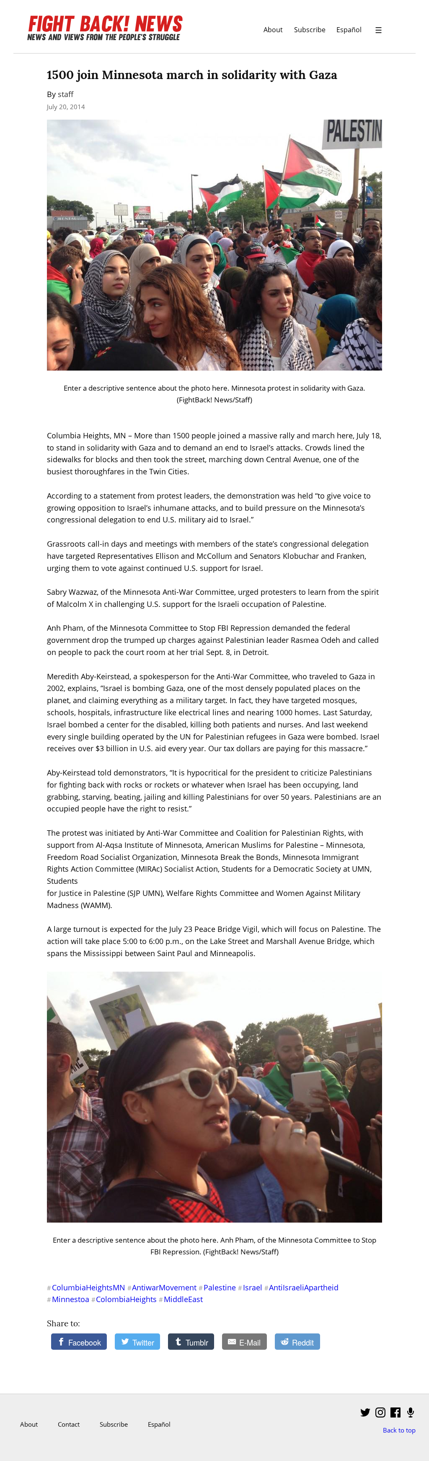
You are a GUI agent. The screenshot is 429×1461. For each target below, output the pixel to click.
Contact (69, 1424)
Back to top (399, 1430)
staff (65, 94)
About (273, 29)
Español (349, 29)
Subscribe (310, 29)
